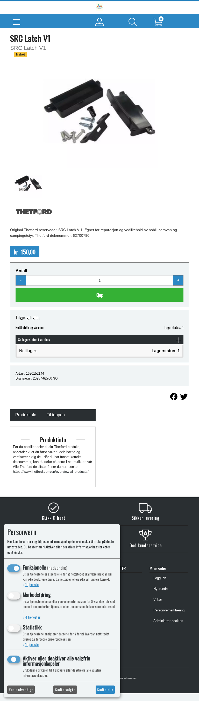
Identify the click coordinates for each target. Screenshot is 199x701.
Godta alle (105, 689)
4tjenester (31, 617)
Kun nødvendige (21, 689)
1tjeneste (31, 584)
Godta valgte (65, 689)
